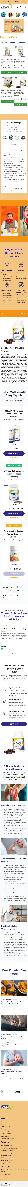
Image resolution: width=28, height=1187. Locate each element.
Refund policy (5, 1128)
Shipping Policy (5, 1136)
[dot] (12, 653)
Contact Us (4, 1124)
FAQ (2, 1121)
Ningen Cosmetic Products (8, 1163)
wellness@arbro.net (6, 1177)
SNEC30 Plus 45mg (6, 1153)
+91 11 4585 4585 (6, 1174)
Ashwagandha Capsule (7, 1145)
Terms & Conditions (6, 1133)
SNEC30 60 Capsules (7, 1150)
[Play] (9, 221)
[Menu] (25, 7)
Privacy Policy (5, 1131)
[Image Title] (14, 988)
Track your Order (5, 1126)
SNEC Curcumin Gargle (7, 1158)
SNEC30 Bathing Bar (7, 1160)
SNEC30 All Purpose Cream (8, 1155)
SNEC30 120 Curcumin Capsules (10, 1148)
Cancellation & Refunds (7, 1138)
